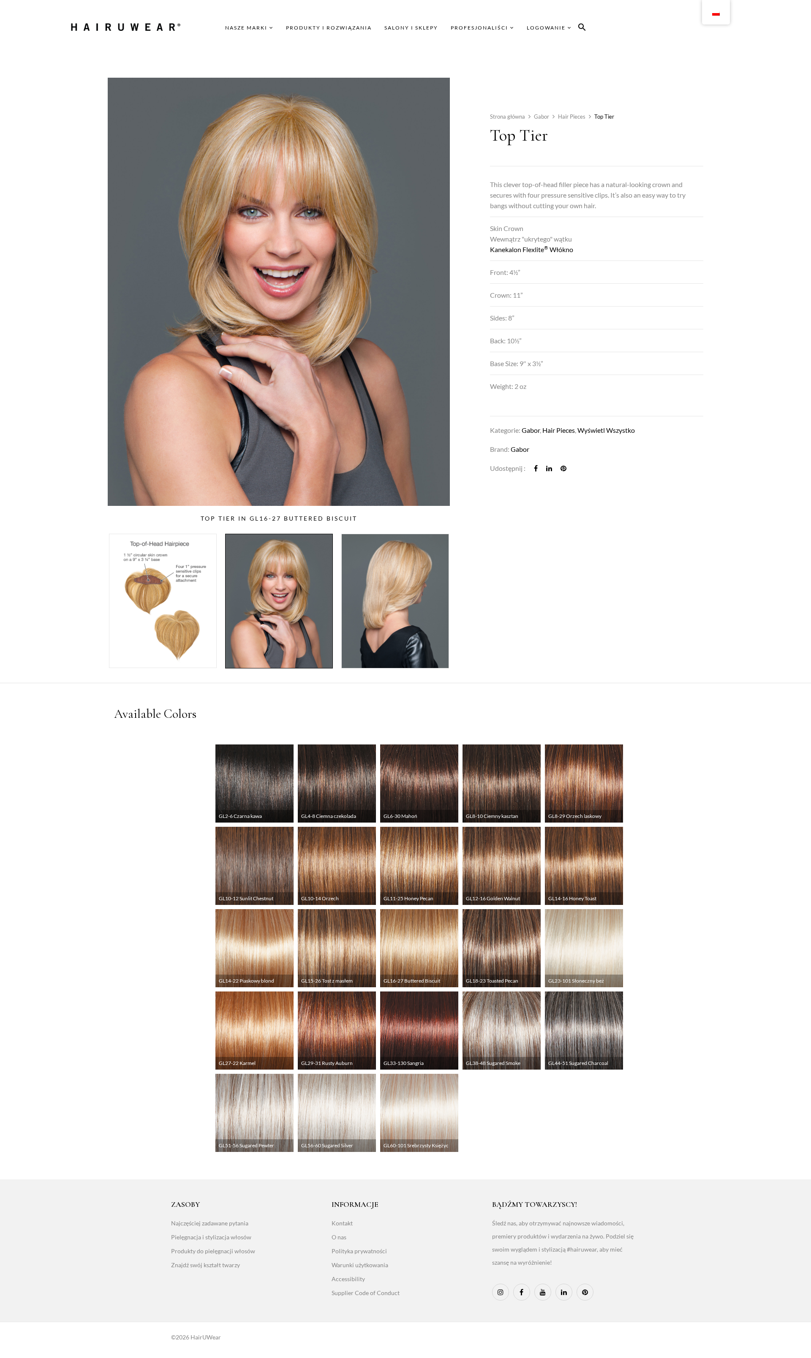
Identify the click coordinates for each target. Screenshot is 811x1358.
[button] (582, 28)
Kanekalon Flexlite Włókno (531, 249)
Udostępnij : (507, 468)
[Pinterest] (563, 468)
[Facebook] (536, 468)
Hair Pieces (571, 116)
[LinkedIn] (549, 468)
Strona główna (507, 116)
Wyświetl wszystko (606, 430)
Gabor (541, 116)
